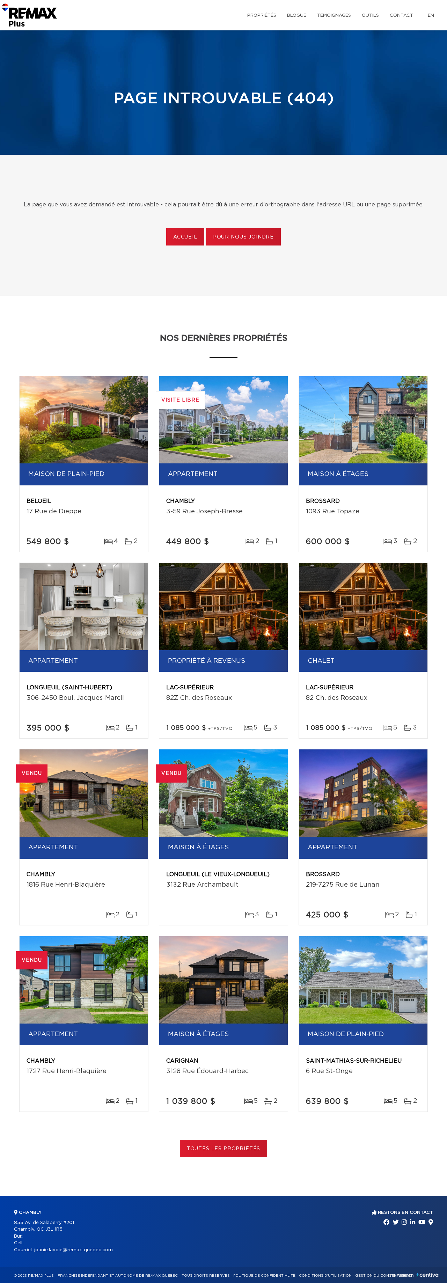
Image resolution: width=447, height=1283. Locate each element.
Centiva (427, 1275)
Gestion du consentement (383, 1275)
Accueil (185, 237)
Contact (401, 15)
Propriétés (261, 15)
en (431, 15)
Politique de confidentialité (264, 1275)
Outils (370, 15)
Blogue (296, 15)
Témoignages (334, 15)
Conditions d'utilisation (325, 1275)
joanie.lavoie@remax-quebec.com (73, 1250)
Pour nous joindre (243, 237)
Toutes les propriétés (224, 1148)
